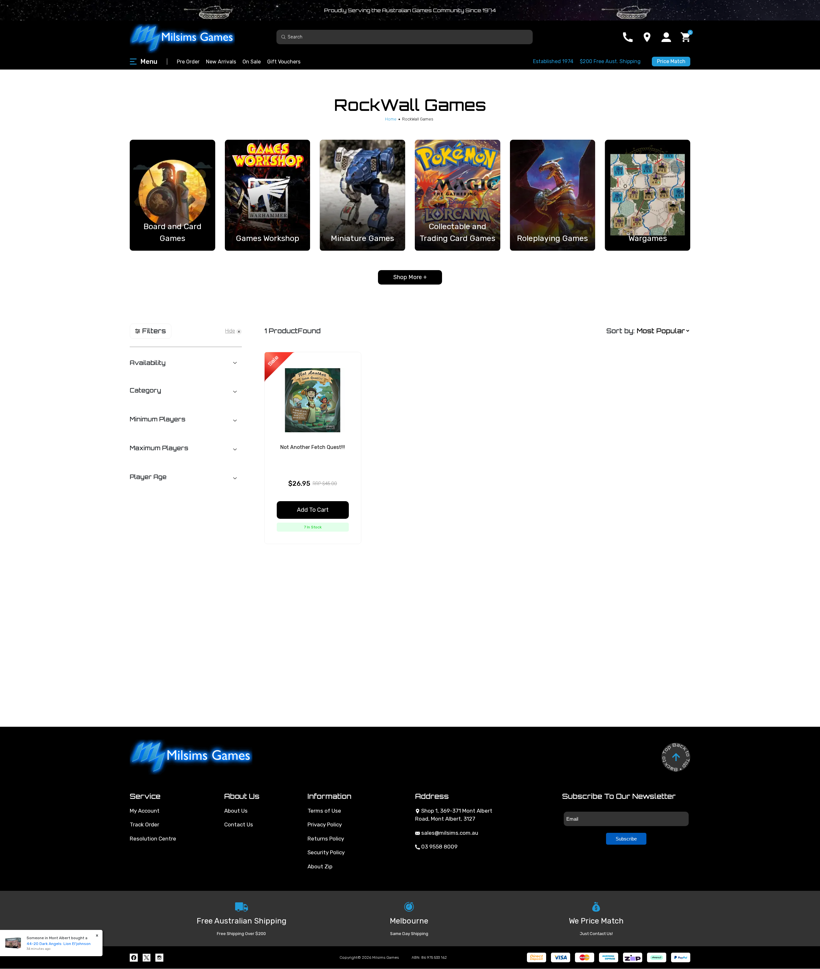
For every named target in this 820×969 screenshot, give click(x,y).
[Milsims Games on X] (147, 958)
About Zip (320, 866)
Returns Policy (326, 838)
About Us (236, 811)
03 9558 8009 (438, 846)
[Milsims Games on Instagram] (159, 958)
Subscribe (626, 838)
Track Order (144, 824)
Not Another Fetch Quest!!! (312, 447)
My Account (145, 811)
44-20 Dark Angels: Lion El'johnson (52, 943)
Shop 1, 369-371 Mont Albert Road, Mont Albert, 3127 (453, 815)
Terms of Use (324, 811)
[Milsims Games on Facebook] (134, 958)
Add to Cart (313, 509)
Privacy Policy (325, 824)
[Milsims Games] (189, 37)
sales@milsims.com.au (449, 833)
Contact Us (238, 824)
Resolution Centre (153, 838)
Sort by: (620, 331)
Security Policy (326, 852)
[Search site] (283, 36)
